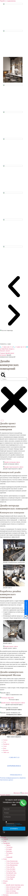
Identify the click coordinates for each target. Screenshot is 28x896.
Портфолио (6, 744)
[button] (14, 287)
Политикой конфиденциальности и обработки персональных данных (14, 824)
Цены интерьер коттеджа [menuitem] (13, 887)
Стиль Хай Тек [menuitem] (10, 867)
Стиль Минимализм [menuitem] (12, 865)
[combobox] (14, 379)
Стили (5, 746)
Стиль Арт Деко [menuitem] (10, 869)
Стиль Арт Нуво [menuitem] (10, 871)
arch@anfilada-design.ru (14, 765)
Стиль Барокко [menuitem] (10, 877)
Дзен (26, 793)
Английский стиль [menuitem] (11, 873)
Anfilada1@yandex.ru (16, 774)
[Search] (2, 420)
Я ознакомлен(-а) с (14, 824)
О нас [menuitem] (4, 841)
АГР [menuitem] (7, 855)
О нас (4, 742)
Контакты (5, 750)
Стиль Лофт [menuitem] (9, 879)
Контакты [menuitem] (5, 895)
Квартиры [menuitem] (9, 851)
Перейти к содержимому (8, 1)
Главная (2, 353)
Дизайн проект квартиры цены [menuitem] (15, 885)
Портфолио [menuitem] (6, 843)
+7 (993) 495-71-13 (7, 347)
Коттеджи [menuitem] (9, 849)
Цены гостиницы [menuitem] (11, 891)
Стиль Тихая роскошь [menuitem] (12, 863)
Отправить (14, 828)
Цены (4, 748)
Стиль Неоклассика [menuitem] (12, 861)
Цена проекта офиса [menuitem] (12, 893)
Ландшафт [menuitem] (9, 857)
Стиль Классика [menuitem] (10, 875)
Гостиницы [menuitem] (9, 847)
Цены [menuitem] (4, 883)
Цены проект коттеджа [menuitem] (12, 889)
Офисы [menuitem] (8, 845)
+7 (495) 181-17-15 (20, 347)
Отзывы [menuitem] (5, 881)
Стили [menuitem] (5, 859)
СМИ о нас (6, 752)
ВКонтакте (16, 793)
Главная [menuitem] (5, 839)
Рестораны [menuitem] (9, 853)
